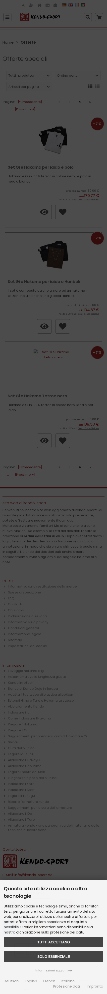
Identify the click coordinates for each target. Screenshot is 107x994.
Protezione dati (66, 986)
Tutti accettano (53, 942)
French (49, 981)
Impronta (95, 986)
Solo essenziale (53, 957)
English (31, 981)
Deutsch (11, 981)
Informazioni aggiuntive (53, 970)
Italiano (68, 981)
